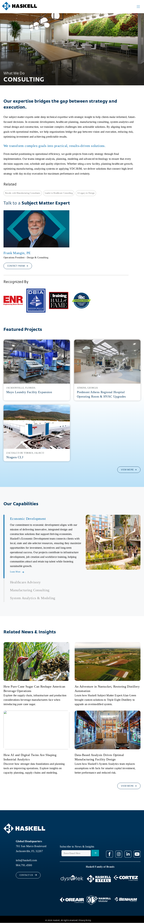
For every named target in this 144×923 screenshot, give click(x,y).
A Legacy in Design (85, 193)
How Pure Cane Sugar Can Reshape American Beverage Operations (34, 689)
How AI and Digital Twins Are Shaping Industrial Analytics (30, 757)
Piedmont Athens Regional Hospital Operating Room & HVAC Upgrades (101, 394)
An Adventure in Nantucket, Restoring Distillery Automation (107, 689)
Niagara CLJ (14, 457)
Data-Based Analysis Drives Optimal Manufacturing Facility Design (99, 757)
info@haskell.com (26, 860)
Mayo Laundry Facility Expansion (29, 392)
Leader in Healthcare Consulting (59, 193)
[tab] (43, 546)
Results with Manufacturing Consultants (22, 193)
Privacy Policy (84, 920)
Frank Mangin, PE (17, 253)
